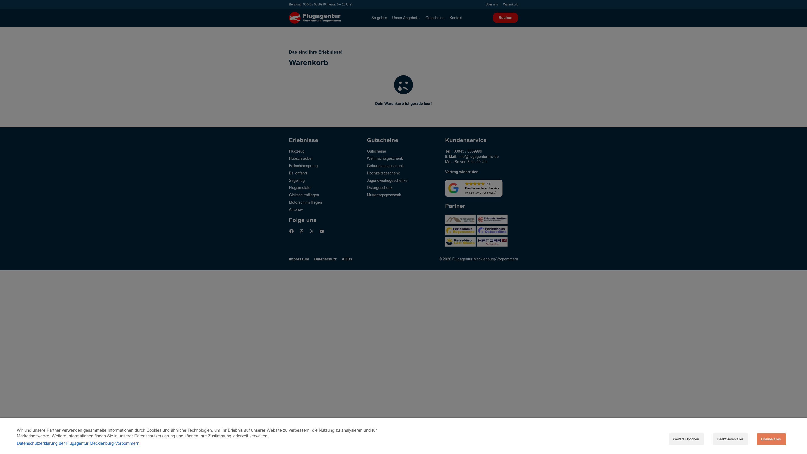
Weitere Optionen (686, 439)
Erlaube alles (771, 439)
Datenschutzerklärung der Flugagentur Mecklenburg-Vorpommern (78, 443)
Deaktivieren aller (730, 439)
